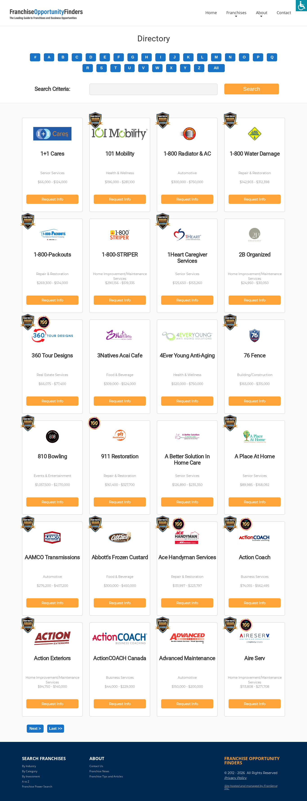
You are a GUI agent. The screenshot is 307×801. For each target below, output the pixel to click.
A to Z (25, 781)
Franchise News (99, 771)
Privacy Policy (235, 778)
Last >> (55, 728)
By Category (29, 771)
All (216, 68)
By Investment (31, 776)
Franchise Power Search (37, 786)
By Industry (29, 766)
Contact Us (96, 766)
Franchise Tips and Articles (106, 776)
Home (211, 13)
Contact (284, 13)
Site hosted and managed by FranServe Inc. (250, 787)
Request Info (52, 199)
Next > (35, 728)
